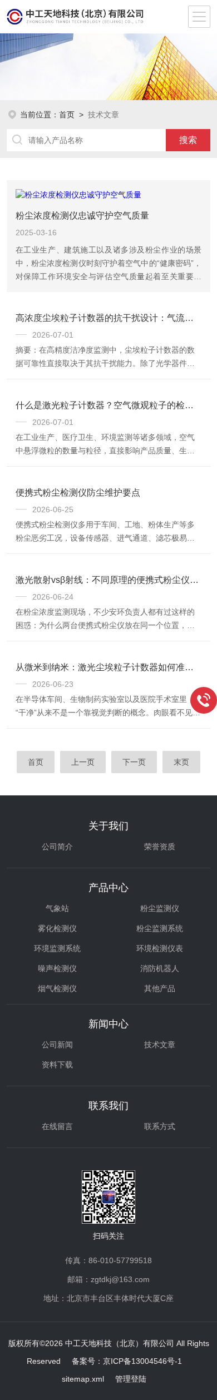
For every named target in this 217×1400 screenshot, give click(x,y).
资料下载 (57, 1064)
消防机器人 (159, 968)
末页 (181, 762)
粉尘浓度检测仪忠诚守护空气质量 (82, 215)
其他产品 (159, 988)
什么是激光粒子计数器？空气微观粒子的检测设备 (109, 405)
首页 (67, 114)
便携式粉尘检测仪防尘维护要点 (78, 492)
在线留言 (57, 1126)
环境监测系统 (57, 948)
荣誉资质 (159, 846)
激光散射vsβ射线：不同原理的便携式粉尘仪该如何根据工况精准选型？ (109, 580)
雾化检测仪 (57, 928)
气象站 (57, 908)
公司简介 (57, 846)
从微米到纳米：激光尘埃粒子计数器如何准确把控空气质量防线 (109, 667)
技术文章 (159, 1044)
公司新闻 (57, 1044)
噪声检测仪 (57, 968)
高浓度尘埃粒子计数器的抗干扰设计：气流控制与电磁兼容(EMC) (109, 318)
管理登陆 (130, 1378)
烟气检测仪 (57, 988)
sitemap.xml (83, 1378)
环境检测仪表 (159, 948)
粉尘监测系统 (159, 928)
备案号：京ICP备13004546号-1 (127, 1361)
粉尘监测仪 (159, 908)
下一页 (134, 762)
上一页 (83, 762)
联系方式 (159, 1126)
